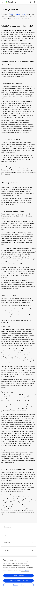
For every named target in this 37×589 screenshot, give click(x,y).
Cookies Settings (18, 585)
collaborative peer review (16, 14)
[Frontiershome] (11, 2)
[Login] (34, 2)
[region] (18, 573)
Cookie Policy (25, 570)
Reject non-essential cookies (18, 581)
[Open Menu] (3, 2)
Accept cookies (18, 575)
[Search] (30, 2)
